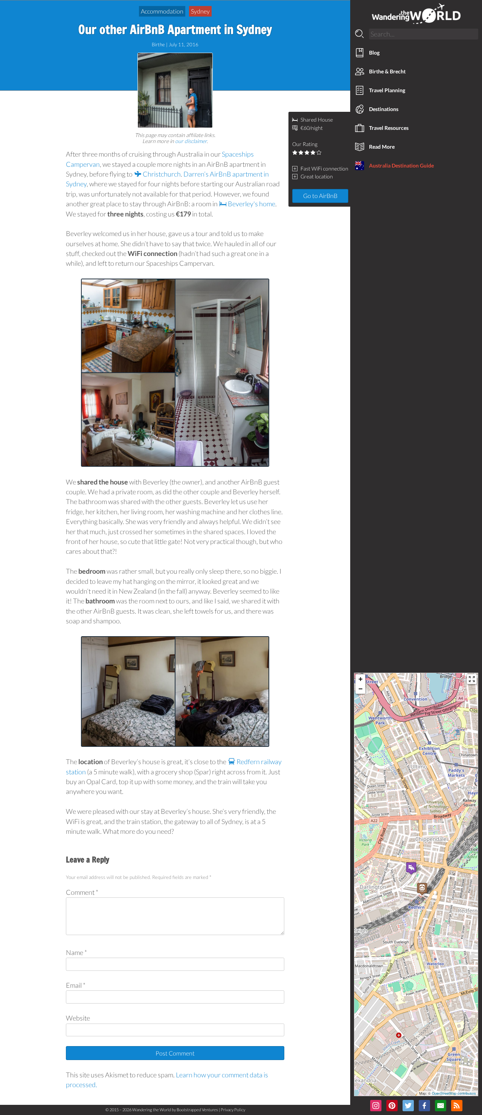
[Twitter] (408, 1107)
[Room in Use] (221, 691)
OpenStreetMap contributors (454, 1093)
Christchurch (161, 174)
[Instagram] (375, 1107)
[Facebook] (424, 1107)
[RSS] (456, 1107)
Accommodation (162, 11)
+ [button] (360, 679)
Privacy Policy (233, 1109)
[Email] (440, 1107)
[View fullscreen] (472, 679)
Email (75, 985)
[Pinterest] (392, 1107)
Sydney (200, 11)
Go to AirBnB (320, 195)
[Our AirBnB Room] (128, 691)
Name (76, 953)
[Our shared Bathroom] (221, 372)
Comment (82, 892)
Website (78, 1018)
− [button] (360, 689)
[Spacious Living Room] (128, 419)
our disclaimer (191, 141)
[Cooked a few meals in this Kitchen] (128, 325)
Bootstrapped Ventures (197, 1109)
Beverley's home (251, 204)
